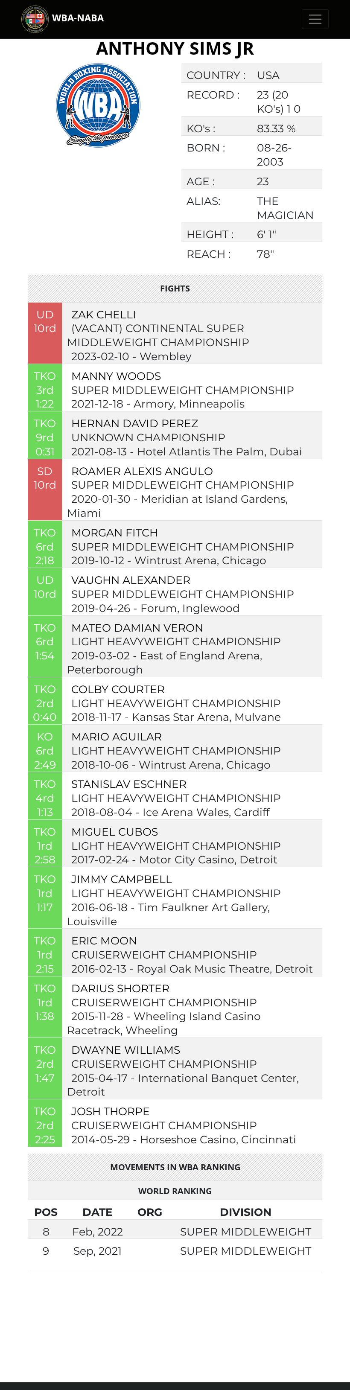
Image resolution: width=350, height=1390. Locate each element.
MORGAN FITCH (114, 532)
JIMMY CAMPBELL (121, 879)
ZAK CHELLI (103, 314)
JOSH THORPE (110, 1111)
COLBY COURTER (118, 689)
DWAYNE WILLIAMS (125, 1049)
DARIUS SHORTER (120, 988)
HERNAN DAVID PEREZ (134, 423)
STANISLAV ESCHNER (129, 784)
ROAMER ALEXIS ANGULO (142, 471)
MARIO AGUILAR (116, 736)
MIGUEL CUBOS (114, 831)
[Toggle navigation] (315, 19)
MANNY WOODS (116, 376)
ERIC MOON (104, 940)
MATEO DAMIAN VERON (137, 627)
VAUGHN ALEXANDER (130, 580)
